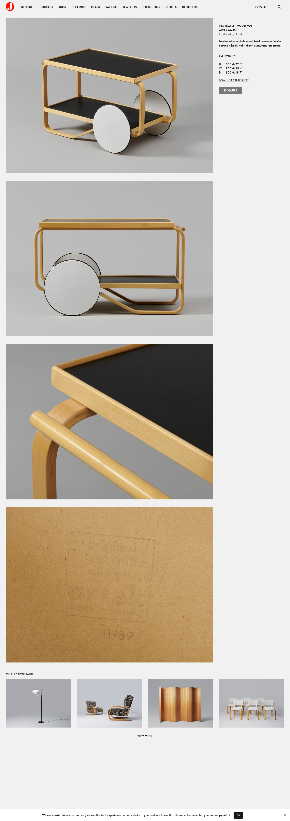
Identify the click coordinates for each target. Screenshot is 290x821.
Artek (239, 34)
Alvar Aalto (228, 30)
